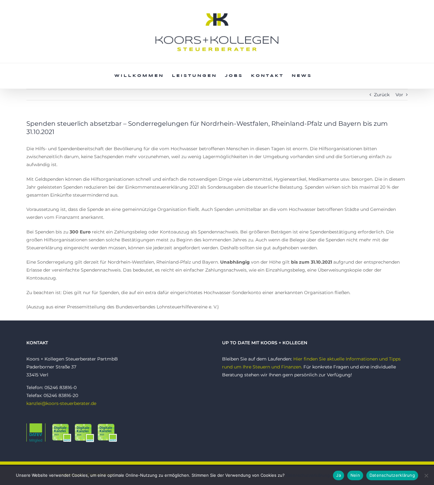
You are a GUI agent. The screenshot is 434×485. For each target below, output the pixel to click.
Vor (399, 95)
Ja (338, 475)
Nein (355, 475)
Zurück (382, 95)
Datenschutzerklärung (308, 475)
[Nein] (426, 475)
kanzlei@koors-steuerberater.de (61, 403)
